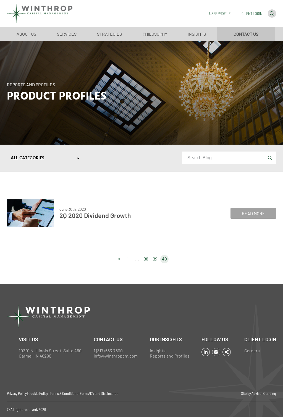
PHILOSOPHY (155, 34)
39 (155, 259)
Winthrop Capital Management (39, 13)
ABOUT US (26, 34)
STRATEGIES (109, 34)
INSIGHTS (197, 34)
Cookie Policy (38, 393)
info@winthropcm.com (116, 355)
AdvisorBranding (263, 393)
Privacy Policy (17, 393)
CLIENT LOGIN (252, 13)
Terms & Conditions (64, 393)
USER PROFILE (219, 13)
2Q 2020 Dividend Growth (95, 215)
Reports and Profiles (170, 355)
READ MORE (253, 213)
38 (146, 259)
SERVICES (67, 34)
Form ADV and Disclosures (99, 393)
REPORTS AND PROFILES (31, 84)
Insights (158, 350)
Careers (252, 350)
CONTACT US (246, 34)
